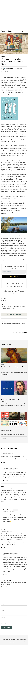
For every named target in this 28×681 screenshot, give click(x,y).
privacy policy (18, 286)
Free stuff (23, 642)
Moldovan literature (6, 308)
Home (3, 639)
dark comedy (17, 306)
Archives (17, 642)
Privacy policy (11, 642)
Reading (3, 56)
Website (3, 617)
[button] (25, 31)
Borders (3, 306)
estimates (9, 210)
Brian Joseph (4, 452)
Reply (4, 462)
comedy (9, 306)
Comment (4, 586)
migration (24, 306)
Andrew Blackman (8, 31)
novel (14, 308)
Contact (5, 642)
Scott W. (3, 530)
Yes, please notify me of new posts (11, 624)
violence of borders (19, 260)
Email (2, 610)
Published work (12, 639)
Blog (7, 639)
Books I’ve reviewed (21, 639)
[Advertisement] (14, 15)
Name (2, 604)
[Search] (23, 31)
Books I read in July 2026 (8, 430)
